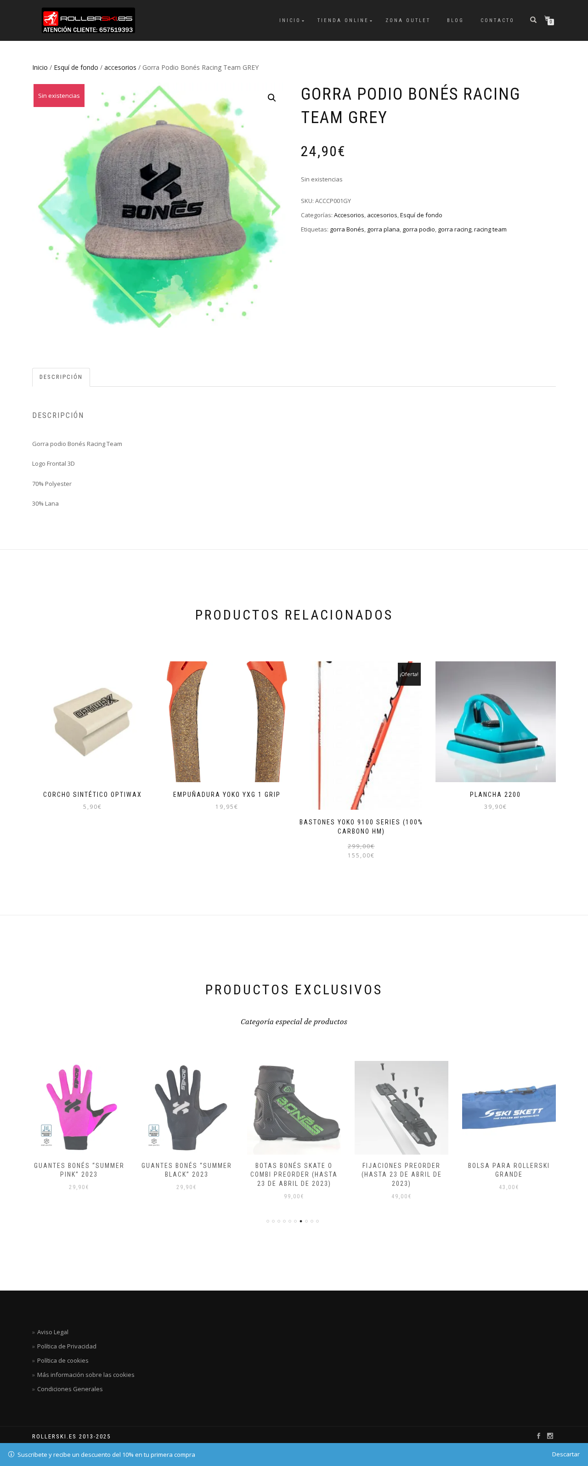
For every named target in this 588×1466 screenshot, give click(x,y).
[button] (272, 98)
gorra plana (383, 229)
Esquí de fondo (76, 67)
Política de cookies (63, 1360)
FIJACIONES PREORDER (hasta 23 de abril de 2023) (402, 1174)
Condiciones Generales (70, 1389)
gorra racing (454, 229)
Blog (455, 20)
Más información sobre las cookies (86, 1374)
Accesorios (349, 215)
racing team (490, 229)
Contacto (497, 20)
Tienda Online (343, 20)
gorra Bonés (347, 229)
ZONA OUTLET (407, 20)
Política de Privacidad (66, 1346)
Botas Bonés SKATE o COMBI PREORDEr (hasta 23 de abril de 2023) (294, 1174)
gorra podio (418, 229)
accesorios (120, 67)
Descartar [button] (566, 1454)
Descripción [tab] (61, 376)
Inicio (290, 20)
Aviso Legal (52, 1332)
